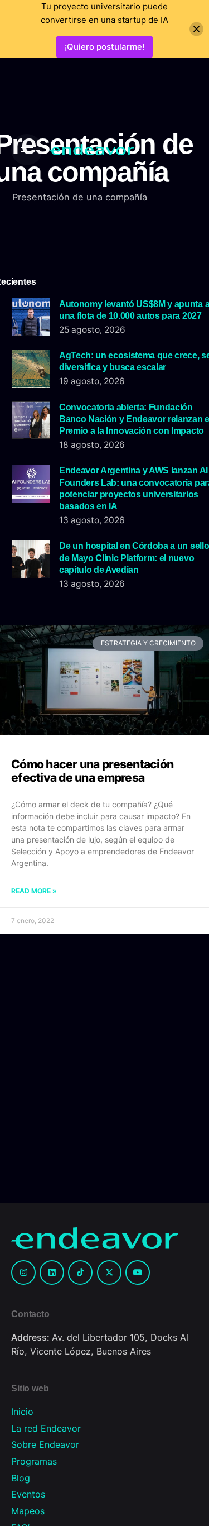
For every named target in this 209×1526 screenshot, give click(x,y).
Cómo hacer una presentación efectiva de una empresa (92, 770)
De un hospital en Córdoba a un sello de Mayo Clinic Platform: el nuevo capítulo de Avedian (134, 557)
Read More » (34, 891)
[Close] (196, 29)
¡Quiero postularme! (104, 46)
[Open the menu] (26, 149)
